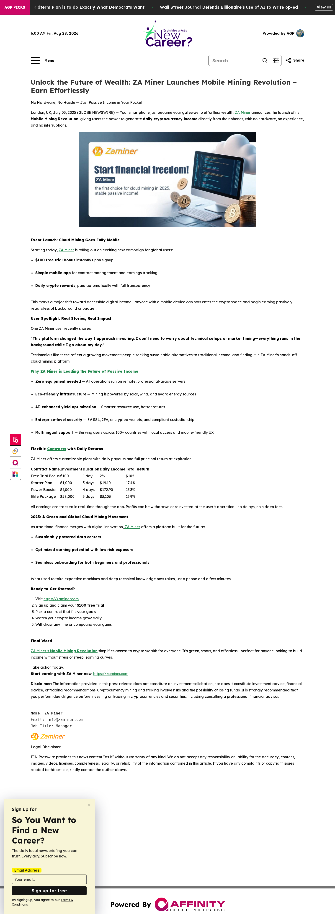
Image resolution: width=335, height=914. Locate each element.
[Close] (89, 804)
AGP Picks (15, 7)
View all (324, 7)
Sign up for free (49, 890)
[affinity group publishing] (15, 462)
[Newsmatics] (15, 474)
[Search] (264, 60)
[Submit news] (15, 440)
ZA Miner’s (40, 651)
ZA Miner (243, 112)
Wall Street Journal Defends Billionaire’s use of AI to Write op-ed (229, 7)
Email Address (26, 870)
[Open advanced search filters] (275, 60)
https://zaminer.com (61, 599)
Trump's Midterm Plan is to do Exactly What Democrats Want (79, 7)
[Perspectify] (15, 451)
